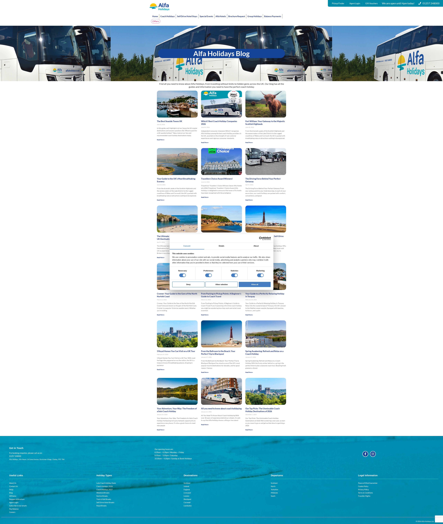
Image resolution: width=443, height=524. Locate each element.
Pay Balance (14, 509)
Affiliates (12, 496)
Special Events (206, 16)
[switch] (208, 275)
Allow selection (221, 284)
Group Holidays (254, 16)
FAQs (11, 489)
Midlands (274, 493)
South (273, 496)
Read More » (161, 140)
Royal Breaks (101, 506)
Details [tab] (221, 246)
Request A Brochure (16, 499)
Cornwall (187, 502)
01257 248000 (431, 3)
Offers (155, 21)
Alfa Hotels (221, 16)
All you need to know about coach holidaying (221, 408)
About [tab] (256, 246)
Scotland (187, 483)
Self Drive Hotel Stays (187, 16)
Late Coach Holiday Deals (106, 483)
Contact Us (13, 486)
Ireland (186, 486)
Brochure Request (236, 16)
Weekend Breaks (102, 493)
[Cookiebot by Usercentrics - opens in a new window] (261, 238)
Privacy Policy (363, 489)
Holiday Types (104, 475)
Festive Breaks (102, 496)
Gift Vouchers (371, 3)
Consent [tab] (186, 246)
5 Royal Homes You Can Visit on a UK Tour (176, 351)
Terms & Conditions (365, 493)
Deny (188, 284)
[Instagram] (373, 454)
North (273, 486)
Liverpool (187, 493)
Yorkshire (274, 489)
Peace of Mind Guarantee (367, 483)
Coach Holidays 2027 (104, 489)
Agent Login (354, 3)
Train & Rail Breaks (103, 499)
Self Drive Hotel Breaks (105, 502)
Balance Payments (272, 16)
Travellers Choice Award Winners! (217, 178)
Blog (11, 493)
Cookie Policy (363, 486)
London (186, 496)
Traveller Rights (364, 496)
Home (155, 16)
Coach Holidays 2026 (104, 486)
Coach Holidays (167, 16)
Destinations (191, 475)
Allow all (254, 284)
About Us (12, 483)
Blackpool (187, 499)
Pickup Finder (338, 3)
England (187, 489)
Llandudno (188, 506)
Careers (12, 512)
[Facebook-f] (365, 454)
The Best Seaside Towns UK (169, 121)
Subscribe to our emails (18, 506)
